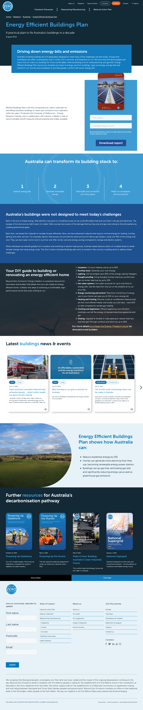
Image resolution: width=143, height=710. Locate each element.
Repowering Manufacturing (73, 9)
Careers (125, 3)
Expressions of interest (114, 618)
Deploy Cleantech (46, 614)
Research (81, 3)
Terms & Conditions (112, 702)
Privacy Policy (102, 702)
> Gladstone (44, 623)
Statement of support (113, 623)
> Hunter (43, 627)
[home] (8, 6)
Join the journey (113, 603)
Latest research (45, 641)
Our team (76, 614)
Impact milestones (80, 623)
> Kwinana (44, 632)
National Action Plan (103, 9)
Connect (110, 639)
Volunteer (105, 3)
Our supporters (78, 618)
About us (71, 3)
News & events (78, 627)
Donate (116, 3)
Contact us (110, 632)
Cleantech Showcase (43, 9)
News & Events (92, 3)
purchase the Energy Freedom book (109, 326)
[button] (137, 387)
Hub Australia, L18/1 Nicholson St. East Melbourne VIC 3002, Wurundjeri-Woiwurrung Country (32, 702)
